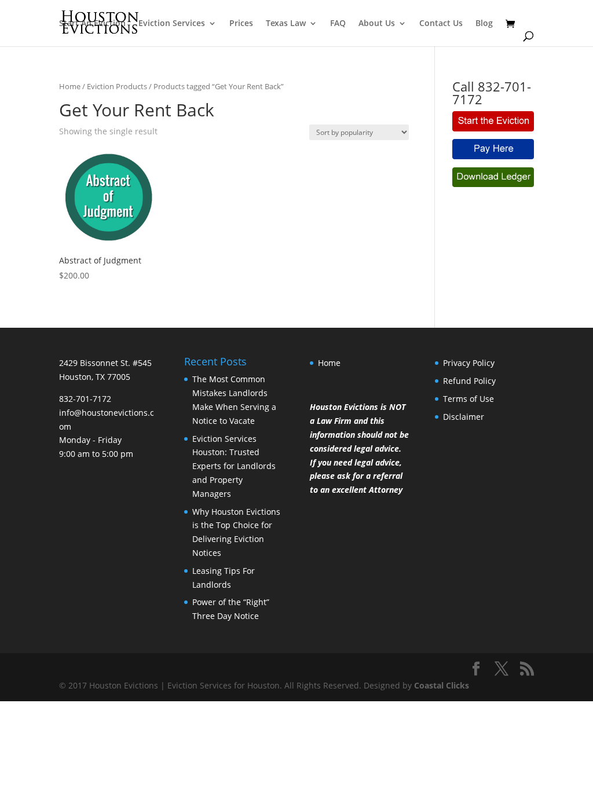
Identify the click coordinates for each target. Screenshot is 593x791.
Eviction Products (117, 86)
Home (69, 86)
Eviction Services (171, 23)
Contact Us (441, 23)
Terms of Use (468, 398)
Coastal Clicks (441, 685)
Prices (241, 23)
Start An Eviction (92, 23)
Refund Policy (469, 380)
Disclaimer (463, 416)
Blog (484, 23)
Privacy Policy (469, 362)
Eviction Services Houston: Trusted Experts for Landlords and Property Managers (234, 466)
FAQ (338, 23)
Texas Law (286, 23)
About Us (376, 23)
